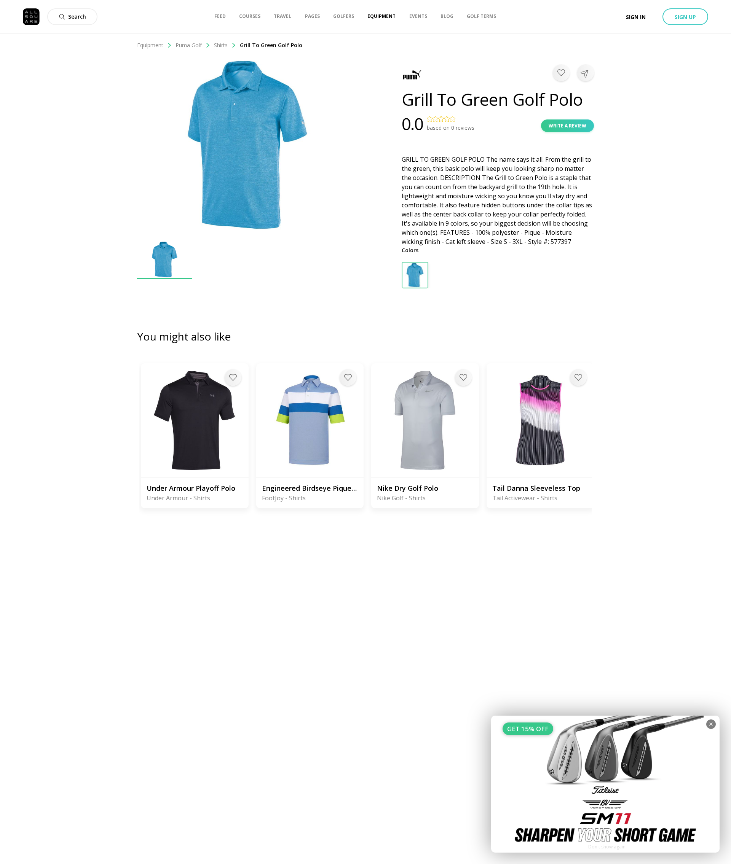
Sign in (636, 17)
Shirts (221, 45)
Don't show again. (607, 846)
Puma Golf (189, 45)
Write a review (567, 126)
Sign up (685, 17)
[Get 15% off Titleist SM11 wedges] (605, 784)
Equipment (150, 45)
